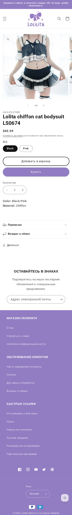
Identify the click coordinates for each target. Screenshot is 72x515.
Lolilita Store (28, 513)
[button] (5, 19)
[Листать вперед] (43, 105)
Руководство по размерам (23, 445)
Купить (36, 172)
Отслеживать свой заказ (22, 413)
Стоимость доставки (13, 136)
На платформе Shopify (47, 513)
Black (10, 148)
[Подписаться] (61, 299)
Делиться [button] (13, 245)
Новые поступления (19, 429)
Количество (9, 182)
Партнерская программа (22, 454)
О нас (10, 327)
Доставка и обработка (20, 382)
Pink (26, 148)
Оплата (11, 374)
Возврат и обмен (17, 391)
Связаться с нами (18, 336)
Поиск (10, 421)
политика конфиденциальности (26, 344)
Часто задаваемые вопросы (24, 366)
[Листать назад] (28, 105)
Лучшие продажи (17, 437)
